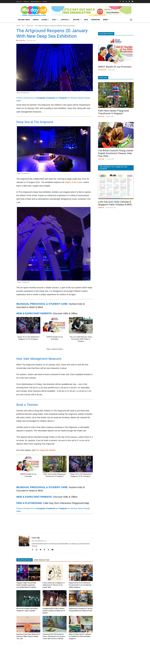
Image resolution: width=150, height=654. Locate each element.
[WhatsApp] (34, 524)
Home (18, 26)
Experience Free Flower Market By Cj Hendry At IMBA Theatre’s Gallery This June (28, 636)
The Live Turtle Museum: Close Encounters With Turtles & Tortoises (81, 339)
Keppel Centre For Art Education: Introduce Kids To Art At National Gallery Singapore (80, 585)
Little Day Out (102, 69)
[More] (54, 524)
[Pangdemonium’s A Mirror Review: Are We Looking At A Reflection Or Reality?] (55, 598)
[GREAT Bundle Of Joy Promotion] (55, 325)
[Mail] (41, 549)
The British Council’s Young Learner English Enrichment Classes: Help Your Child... (115, 153)
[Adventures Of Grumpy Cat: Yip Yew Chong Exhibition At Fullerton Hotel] (81, 598)
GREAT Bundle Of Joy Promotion (114, 66)
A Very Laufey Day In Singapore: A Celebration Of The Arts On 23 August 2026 (54, 585)
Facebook (50, 98)
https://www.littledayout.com (39, 540)
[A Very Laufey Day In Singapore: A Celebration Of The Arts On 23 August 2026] (55, 573)
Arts (23, 26)
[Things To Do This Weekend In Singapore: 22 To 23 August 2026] (28, 325)
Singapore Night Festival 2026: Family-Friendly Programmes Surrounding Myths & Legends (26, 585)
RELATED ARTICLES (24, 560)
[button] (131, 19)
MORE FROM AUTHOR (41, 560)
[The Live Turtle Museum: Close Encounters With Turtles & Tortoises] (81, 325)
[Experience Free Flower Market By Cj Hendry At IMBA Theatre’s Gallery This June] (28, 624)
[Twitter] (126, 1)
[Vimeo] (129, 1)
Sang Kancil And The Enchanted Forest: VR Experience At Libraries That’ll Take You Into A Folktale (54, 636)
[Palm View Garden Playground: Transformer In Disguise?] (55, 464)
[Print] (44, 524)
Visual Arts (30, 26)
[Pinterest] (28, 524)
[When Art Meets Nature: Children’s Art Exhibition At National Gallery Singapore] (81, 624)
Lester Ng (22, 40)
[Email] (39, 524)
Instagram (41, 98)
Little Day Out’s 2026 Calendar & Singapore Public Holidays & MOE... (115, 203)
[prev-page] (17, 643)
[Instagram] (123, 1)
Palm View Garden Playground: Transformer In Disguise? (113, 112)
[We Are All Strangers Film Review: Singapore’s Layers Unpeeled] (28, 598)
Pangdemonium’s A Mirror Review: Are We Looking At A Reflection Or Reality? (54, 611)
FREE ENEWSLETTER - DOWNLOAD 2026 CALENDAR (113, 168)
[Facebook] (120, 1)
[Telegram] (49, 524)
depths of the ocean (73, 182)
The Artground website (45, 450)
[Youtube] (132, 1)
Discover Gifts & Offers (65, 313)
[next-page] (21, 643)
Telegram (63, 98)
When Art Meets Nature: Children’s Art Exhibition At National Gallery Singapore (80, 636)
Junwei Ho (101, 116)
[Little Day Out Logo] (34, 11)
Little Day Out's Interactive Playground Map (66, 503)
